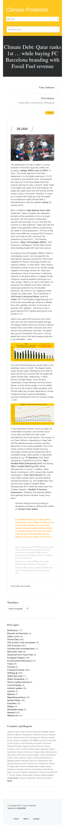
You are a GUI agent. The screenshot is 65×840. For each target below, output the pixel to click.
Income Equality (14, 685)
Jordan (43, 754)
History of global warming (18, 682)
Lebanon (22, 757)
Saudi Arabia (39, 766)
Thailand (42, 772)
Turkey (18, 775)
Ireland (14, 754)
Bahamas (11, 734)
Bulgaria (16, 740)
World (9, 780)
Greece (52, 749)
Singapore (11, 769)
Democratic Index (15, 651)
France (31, 749)
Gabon (37, 749)
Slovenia (27, 769)
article (13, 299)
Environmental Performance (19, 660)
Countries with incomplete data (20, 648)
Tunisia (12, 775)
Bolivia (16, 737)
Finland (24, 749)
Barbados (37, 734)
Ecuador (18, 746)
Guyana (20, 752)
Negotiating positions (16, 697)
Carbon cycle (13, 636)
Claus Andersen (46, 87)
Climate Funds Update (27, 509)
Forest (10, 663)
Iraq (8, 754)
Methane (11, 694)
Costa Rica (51, 740)
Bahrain (19, 734)
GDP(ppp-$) (49, 102)
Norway (18, 763)
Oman (24, 763)
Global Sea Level (14, 675)
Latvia (15, 757)
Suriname (17, 772)
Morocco (33, 760)
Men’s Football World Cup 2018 (25, 466)
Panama (30, 763)
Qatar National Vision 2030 (38, 210)
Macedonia (47, 757)
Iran (55, 752)
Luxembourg (37, 757)
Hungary (36, 752)
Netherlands (43, 760)
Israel (19, 754)
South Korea (48, 769)
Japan (36, 754)
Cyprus (17, 743)
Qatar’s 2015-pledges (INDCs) (33, 242)
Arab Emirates (26, 731)
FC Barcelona (32, 457)
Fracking (11, 666)
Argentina (36, 731)
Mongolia (25, 760)
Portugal (10, 766)
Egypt (25, 746)
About (25, 818)
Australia (44, 731)
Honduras (28, 752)
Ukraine (36, 775)
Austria (52, 731)
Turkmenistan (27, 775)
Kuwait (10, 757)
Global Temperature (15, 678)
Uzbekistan (31, 778)
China (35, 740)
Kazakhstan (51, 754)
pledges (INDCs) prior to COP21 (34, 170)
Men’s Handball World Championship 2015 (30, 462)
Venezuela (40, 778)
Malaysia (11, 760)
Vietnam (49, 778)
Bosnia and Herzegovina (30, 737)
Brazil (52, 737)
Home (16, 818)
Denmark (38, 743)
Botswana (45, 737)
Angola (17, 731)
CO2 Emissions (36, 102)
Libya (29, 757)
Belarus (45, 734)
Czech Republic (27, 743)
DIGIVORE (21, 808)
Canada (24, 740)
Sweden (24, 772)
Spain (9, 772)
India (43, 752)
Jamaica (29, 754)
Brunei (10, 740)
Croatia (10, 743)
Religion (10, 706)
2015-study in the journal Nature (25, 296)
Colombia (43, 740)
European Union (14, 749)
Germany (44, 749)
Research (11, 712)
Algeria (10, 731)
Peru (37, 763)
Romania (24, 766)
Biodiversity (12, 630)
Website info (12, 715)
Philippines (44, 763)
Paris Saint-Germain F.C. (35, 474)
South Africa (37, 769)
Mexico (18, 760)
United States (12, 778)
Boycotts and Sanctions (17, 633)
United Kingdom (47, 775)
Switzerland (33, 772)
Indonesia (49, 752)
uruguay (22, 778)
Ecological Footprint (16, 657)
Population (11, 703)
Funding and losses (15, 669)
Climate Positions (27, 10)
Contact (36, 818)
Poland (52, 763)
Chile (30, 740)
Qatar (50, 113)
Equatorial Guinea (35, 746)
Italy (24, 754)
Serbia (48, 766)
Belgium (52, 734)
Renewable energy (15, 709)
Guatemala (11, 752)
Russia (31, 766)
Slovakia (20, 769)
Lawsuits (11, 691)
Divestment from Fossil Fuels (20, 654)
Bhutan (10, 737)
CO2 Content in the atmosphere (21, 642)
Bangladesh (28, 734)
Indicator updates (14, 688)
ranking (45, 202)
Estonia (47, 746)
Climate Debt (23, 102)
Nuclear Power (13, 700)
